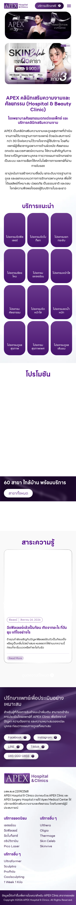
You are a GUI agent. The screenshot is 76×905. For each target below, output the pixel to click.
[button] (69, 6)
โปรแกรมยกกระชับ (61, 238)
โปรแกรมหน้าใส (61, 273)
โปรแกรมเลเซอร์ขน (38, 275)
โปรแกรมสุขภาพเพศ (38, 347)
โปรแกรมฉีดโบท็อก (38, 238)
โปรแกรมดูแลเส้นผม (61, 347)
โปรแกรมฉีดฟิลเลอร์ (14, 238)
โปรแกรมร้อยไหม (14, 275)
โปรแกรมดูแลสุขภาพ (14, 347)
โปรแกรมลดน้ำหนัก (61, 311)
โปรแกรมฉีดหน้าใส (38, 311)
